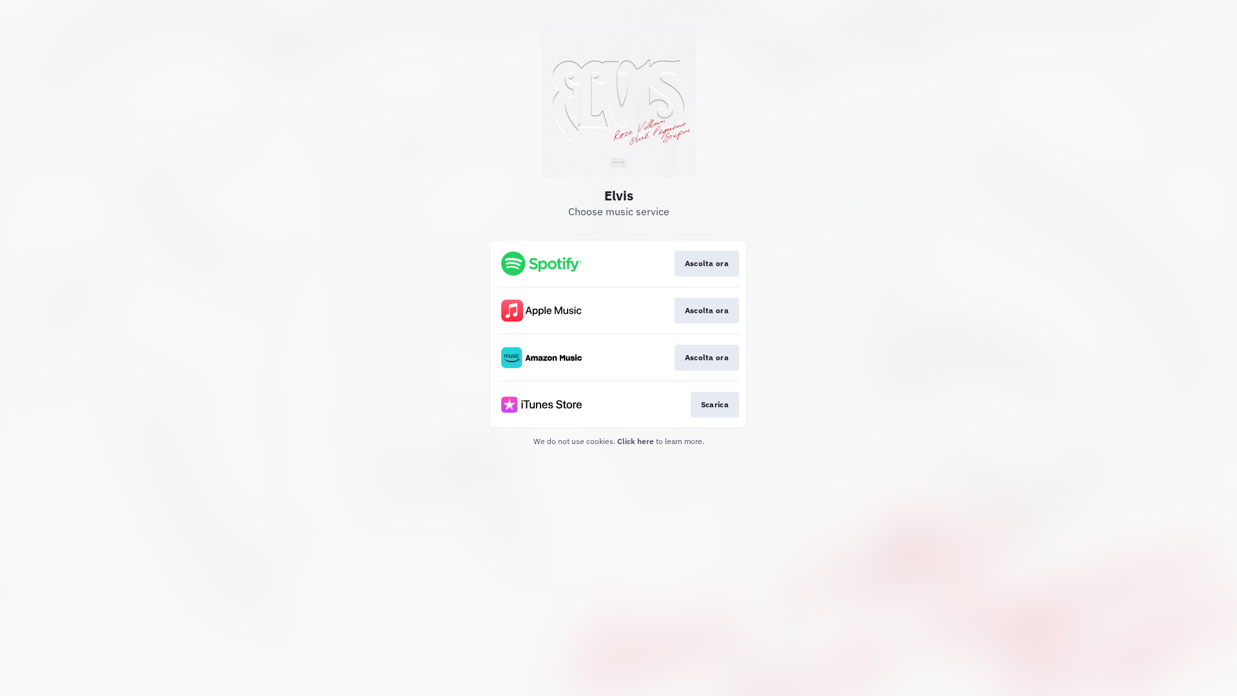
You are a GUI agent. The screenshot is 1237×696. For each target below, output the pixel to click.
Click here (635, 441)
